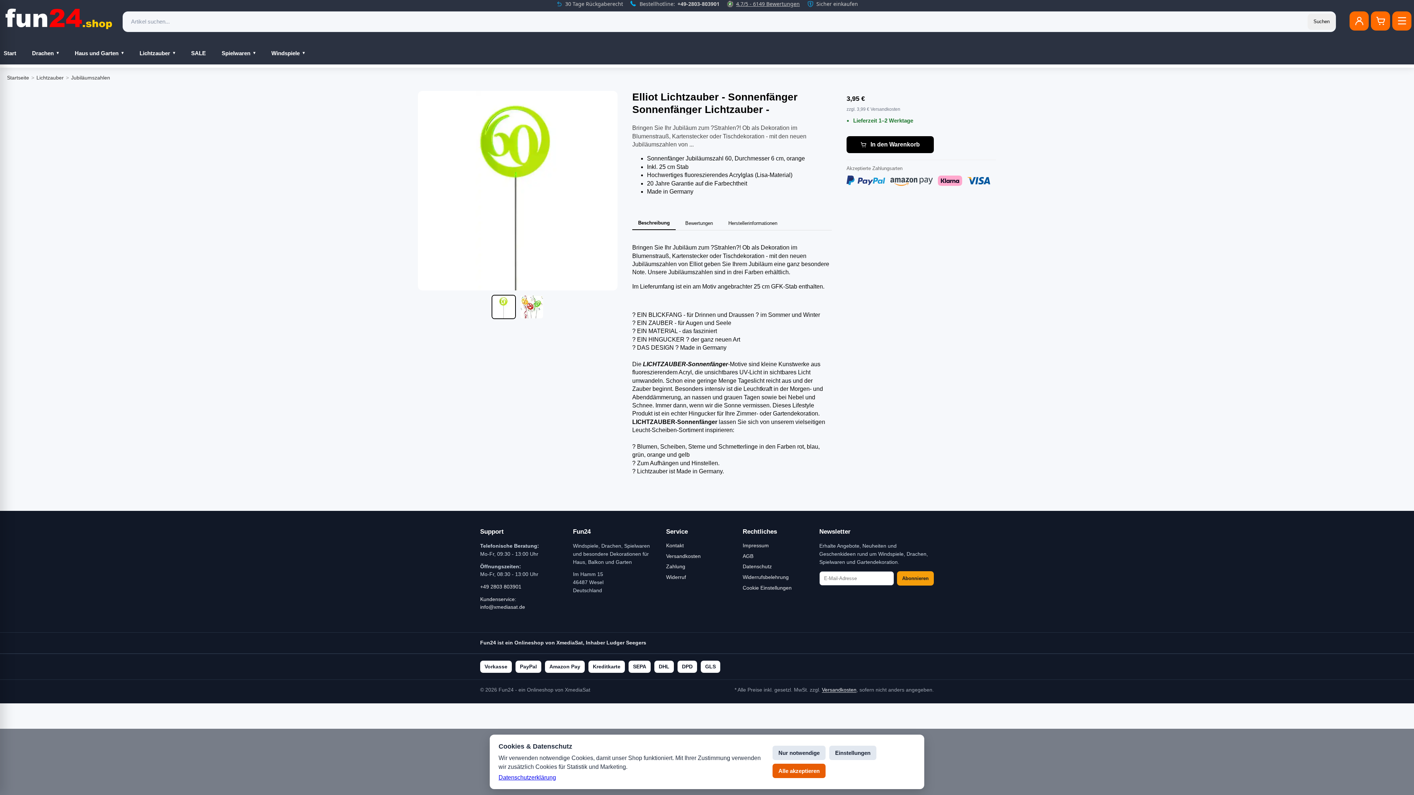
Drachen (43, 53)
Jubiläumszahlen (90, 78)
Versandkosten (683, 556)
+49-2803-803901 (699, 3)
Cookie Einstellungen (767, 588)
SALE (198, 53)
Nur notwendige (799, 753)
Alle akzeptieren (799, 771)
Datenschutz (757, 566)
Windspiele (285, 53)
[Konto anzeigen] (1359, 21)
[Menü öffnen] (1401, 21)
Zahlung (675, 566)
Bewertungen (699, 223)
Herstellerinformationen (752, 223)
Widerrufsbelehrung (766, 577)
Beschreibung (654, 223)
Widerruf (676, 577)
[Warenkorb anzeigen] (1380, 21)
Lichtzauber (155, 53)
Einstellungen (852, 753)
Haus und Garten (97, 53)
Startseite (18, 78)
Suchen (1321, 21)
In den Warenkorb (895, 144)
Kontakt (675, 545)
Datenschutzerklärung (527, 777)
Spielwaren (236, 53)
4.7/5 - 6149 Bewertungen (768, 3)
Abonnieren (915, 578)
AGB (748, 556)
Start (10, 53)
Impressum (756, 545)
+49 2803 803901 (500, 587)
